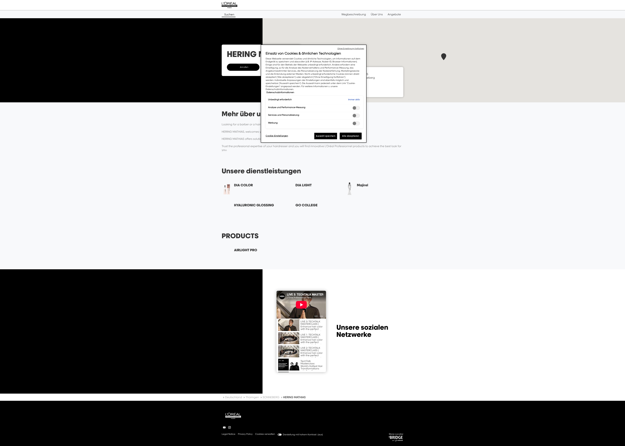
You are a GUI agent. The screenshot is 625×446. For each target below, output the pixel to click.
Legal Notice (228, 434)
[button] (443, 56)
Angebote (394, 14)
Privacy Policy (245, 434)
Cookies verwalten (265, 434)
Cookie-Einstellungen (277, 136)
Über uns (377, 14)
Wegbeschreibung (353, 14)
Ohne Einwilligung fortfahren (350, 48)
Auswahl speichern (325, 136)
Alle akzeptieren (350, 136)
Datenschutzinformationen (280, 92)
